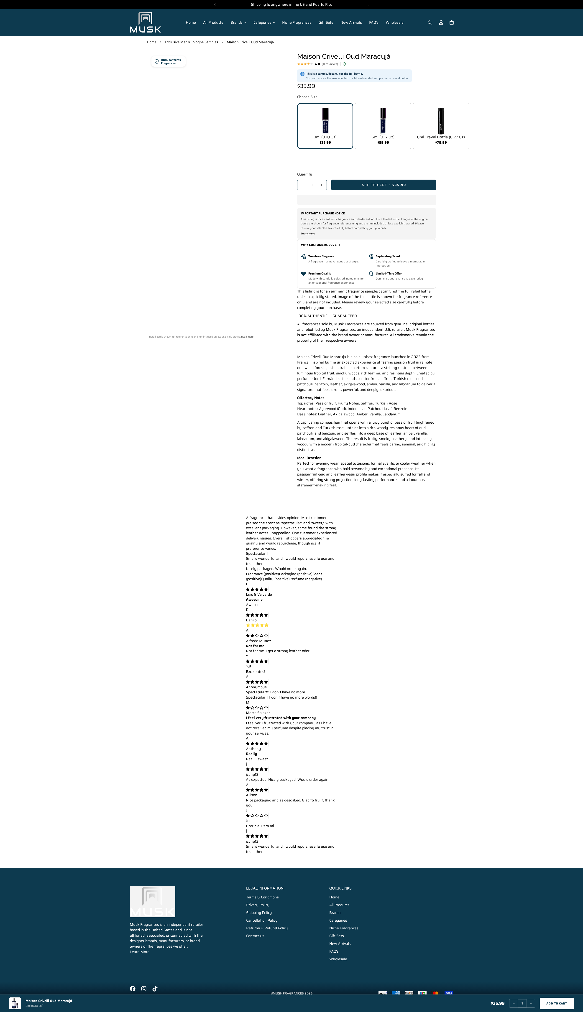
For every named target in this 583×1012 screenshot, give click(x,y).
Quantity (304, 174)
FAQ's (373, 22)
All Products (213, 22)
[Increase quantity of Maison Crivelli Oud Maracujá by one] (322, 185)
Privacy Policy (257, 905)
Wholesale (395, 22)
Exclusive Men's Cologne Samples (191, 42)
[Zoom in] (276, 61)
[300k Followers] (133, 989)
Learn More (139, 952)
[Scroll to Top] (574, 987)
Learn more (308, 233)
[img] (257, 589)
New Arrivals (351, 22)
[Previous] (215, 4)
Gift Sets (326, 22)
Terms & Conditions (262, 897)
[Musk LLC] (146, 22)
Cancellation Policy (262, 920)
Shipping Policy (259, 912)
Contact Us (255, 936)
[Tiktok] (155, 989)
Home (191, 22)
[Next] (368, 4)
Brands (236, 22)
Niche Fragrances (296, 22)
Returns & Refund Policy (267, 928)
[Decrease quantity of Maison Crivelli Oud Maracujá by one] (302, 185)
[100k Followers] (144, 989)
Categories (262, 22)
